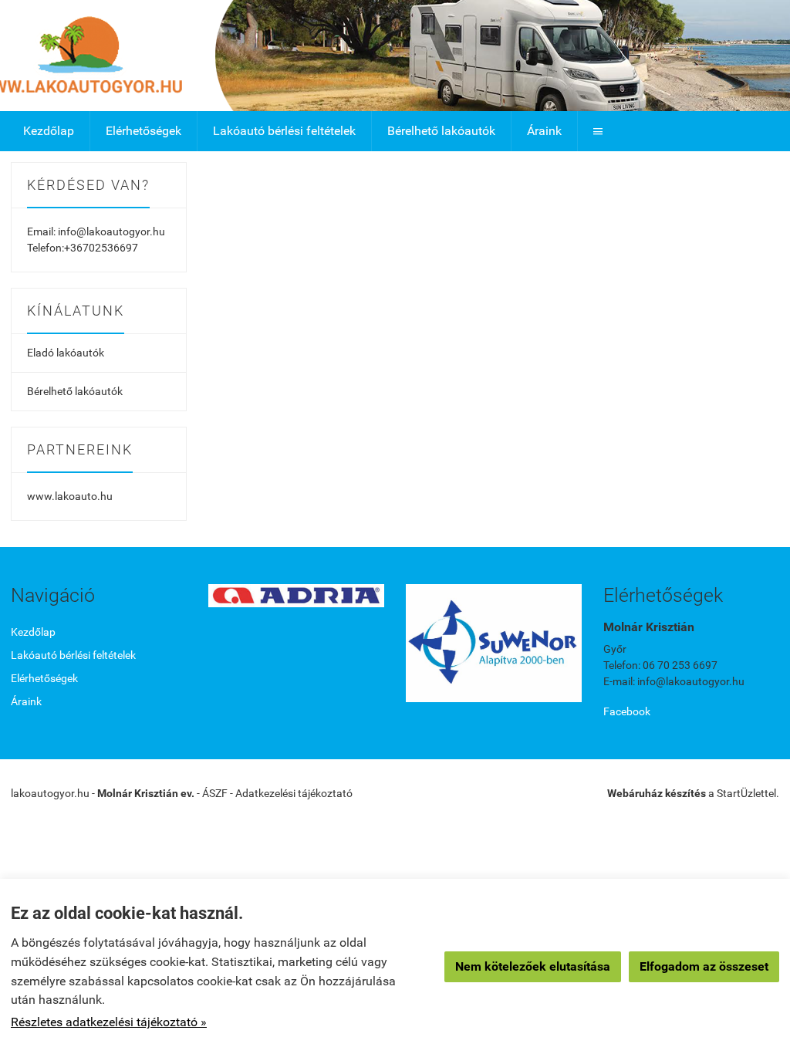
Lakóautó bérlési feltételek (284, 130)
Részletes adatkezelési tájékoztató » (109, 1022)
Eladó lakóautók (65, 352)
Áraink (544, 130)
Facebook (626, 711)
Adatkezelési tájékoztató (294, 793)
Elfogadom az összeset (704, 966)
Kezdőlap (48, 130)
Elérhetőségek (143, 130)
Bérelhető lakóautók (441, 130)
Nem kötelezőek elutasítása (532, 966)
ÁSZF (215, 793)
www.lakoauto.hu (70, 496)
